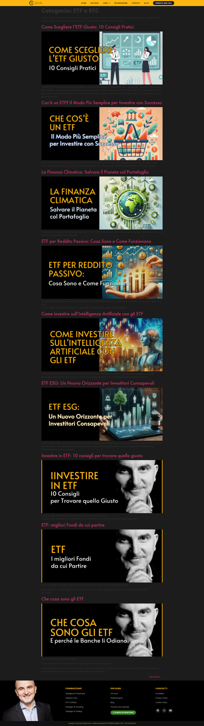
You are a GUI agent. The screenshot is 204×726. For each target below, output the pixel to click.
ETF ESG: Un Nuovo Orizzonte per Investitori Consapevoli (97, 383)
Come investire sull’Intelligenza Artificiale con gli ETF (92, 314)
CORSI (105, 3)
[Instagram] (164, 710)
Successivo (156, 677)
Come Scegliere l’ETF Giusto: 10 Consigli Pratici (87, 27)
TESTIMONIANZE (121, 3)
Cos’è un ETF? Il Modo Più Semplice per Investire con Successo (101, 102)
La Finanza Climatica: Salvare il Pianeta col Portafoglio (95, 172)
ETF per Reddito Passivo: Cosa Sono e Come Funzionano (96, 241)
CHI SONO (94, 3)
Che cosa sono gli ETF (62, 599)
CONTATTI (136, 3)
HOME (83, 3)
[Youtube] (170, 710)
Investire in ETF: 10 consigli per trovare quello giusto (92, 455)
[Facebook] (158, 710)
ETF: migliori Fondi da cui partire (73, 525)
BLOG (146, 3)
